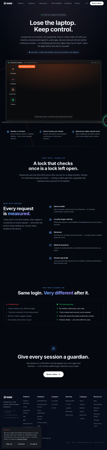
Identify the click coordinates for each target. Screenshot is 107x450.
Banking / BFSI (70, 401)
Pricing (77, 3)
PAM (38, 426)
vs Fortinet (54, 404)
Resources (43, 3)
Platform (21, 3)
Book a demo (97, 3)
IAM (24, 416)
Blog (95, 401)
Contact (82, 418)
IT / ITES (68, 404)
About (81, 401)
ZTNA (25, 407)
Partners (82, 408)
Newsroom (83, 415)
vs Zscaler (54, 401)
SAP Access (69, 415)
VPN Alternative (42, 401)
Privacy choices (99, 442)
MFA (24, 420)
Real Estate (69, 411)
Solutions (31, 3)
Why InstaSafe (57, 3)
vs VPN (53, 408)
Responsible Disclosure (85, 442)
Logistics (68, 408)
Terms (74, 442)
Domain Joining (42, 422)
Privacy (68, 442)
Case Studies (98, 404)
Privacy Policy (22, 439)
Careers (82, 404)
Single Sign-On (27, 423)
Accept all (33, 444)
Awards (82, 411)
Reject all (9, 444)
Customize (21, 444)
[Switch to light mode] (87, 3)
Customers (68, 3)
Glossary (96, 420)
